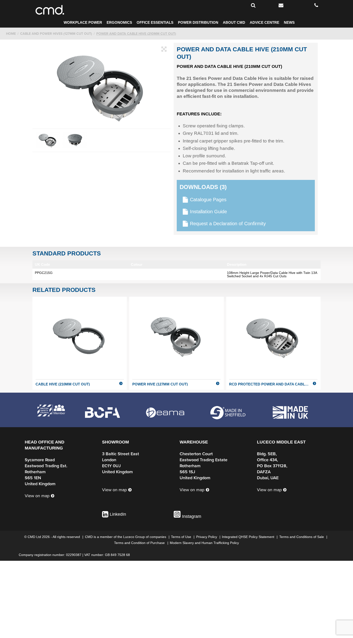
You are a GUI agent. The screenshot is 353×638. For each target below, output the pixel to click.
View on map (37, 495)
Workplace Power (83, 22)
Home (11, 34)
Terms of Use (181, 537)
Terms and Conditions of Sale (302, 537)
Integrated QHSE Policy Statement (248, 537)
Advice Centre (264, 22)
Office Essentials (155, 22)
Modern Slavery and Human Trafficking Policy (204, 543)
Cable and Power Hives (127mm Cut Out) (56, 34)
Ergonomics (119, 22)
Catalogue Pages (208, 199)
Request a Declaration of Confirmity (228, 223)
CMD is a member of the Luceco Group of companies (126, 537)
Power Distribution (198, 22)
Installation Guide (208, 211)
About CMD (234, 22)
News (289, 22)
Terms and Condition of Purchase (140, 543)
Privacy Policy (207, 537)
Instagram (191, 516)
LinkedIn (118, 514)
